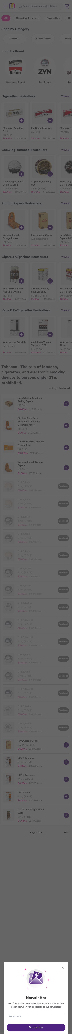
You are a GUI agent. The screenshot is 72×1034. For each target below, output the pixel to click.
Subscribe (36, 1027)
